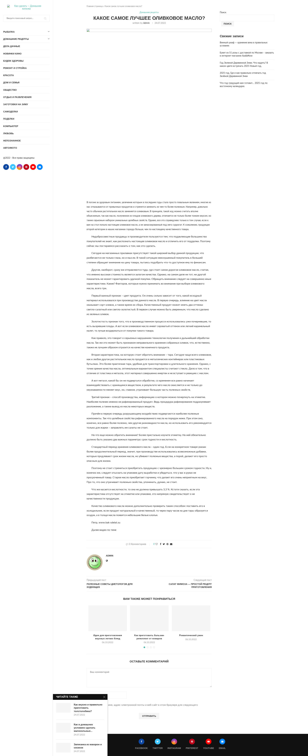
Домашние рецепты (16, 39)
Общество (10, 90)
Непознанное (12, 140)
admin (146, 23)
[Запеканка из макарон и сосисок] (63, 747)
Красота (8, 75)
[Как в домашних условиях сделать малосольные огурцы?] (63, 728)
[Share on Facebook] (160, 544)
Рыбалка (9, 32)
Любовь (8, 133)
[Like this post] (156, 544)
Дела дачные (11, 46)
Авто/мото (10, 148)
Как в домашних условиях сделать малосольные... (84, 727)
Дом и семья (11, 82)
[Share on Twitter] (164, 544)
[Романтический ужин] (191, 618)
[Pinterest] (26, 167)
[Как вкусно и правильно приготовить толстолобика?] (63, 708)
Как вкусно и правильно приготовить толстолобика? (88, 707)
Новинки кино (12, 53)
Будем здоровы (13, 61)
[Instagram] (19, 167)
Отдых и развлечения (17, 97)
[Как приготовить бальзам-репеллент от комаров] (149, 618)
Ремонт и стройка (15, 68)
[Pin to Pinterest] (167, 544)
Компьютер (10, 126)
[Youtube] (33, 167)
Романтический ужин (191, 635)
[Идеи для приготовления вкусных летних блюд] (107, 618)
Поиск (223, 12)
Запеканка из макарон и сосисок (88, 746)
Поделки (8, 119)
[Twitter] (13, 167)
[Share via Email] (171, 544)
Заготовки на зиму (15, 104)
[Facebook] (6, 167)
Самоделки (10, 111)
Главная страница (95, 6)
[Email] (40, 167)
